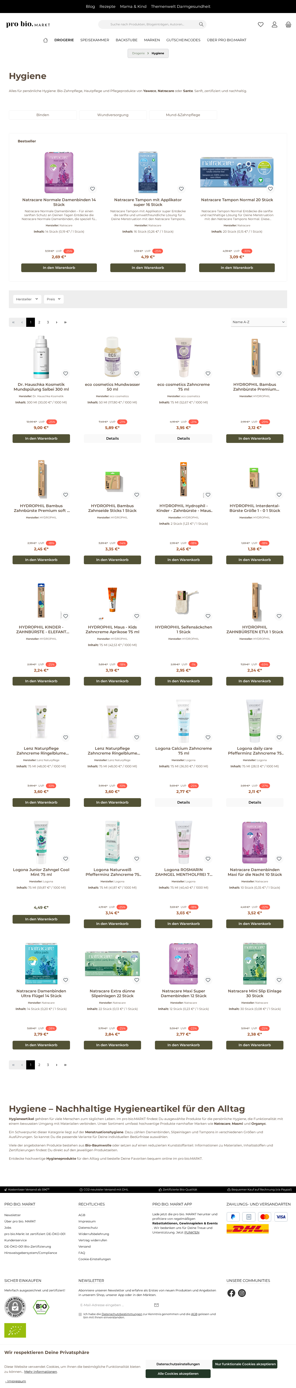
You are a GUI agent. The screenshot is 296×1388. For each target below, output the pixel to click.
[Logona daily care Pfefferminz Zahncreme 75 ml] (255, 721)
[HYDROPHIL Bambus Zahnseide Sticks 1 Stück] (112, 478)
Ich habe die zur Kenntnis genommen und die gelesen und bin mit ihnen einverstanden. (149, 1315)
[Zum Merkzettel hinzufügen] (92, 189)
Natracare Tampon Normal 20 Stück (237, 199)
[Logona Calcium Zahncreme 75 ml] (183, 721)
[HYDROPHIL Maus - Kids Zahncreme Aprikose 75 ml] (112, 600)
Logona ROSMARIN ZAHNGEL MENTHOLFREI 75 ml (183, 872)
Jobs (7, 1228)
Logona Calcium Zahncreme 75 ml (183, 751)
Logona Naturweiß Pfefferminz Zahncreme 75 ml (112, 872)
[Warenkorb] (287, 24)
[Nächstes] (283, 207)
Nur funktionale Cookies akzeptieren (245, 1364)
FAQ (81, 1253)
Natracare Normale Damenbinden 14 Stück (59, 202)
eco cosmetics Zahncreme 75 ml (183, 387)
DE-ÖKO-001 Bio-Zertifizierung (27, 1246)
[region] (148, 207)
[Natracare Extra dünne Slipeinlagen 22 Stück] (112, 963)
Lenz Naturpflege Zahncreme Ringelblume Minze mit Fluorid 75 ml (41, 751)
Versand (84, 1246)
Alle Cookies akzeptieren (178, 1374)
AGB (81, 1215)
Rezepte (107, 6)
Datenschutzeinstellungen (178, 1364)
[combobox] (147, 24)
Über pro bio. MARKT (20, 1221)
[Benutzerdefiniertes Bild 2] (249, 1217)
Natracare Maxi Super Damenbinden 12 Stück (184, 993)
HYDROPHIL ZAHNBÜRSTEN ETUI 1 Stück (254, 629)
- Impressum (15, 1381)
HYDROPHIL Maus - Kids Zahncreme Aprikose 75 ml (112, 629)
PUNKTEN (191, 1232)
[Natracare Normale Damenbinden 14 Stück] (59, 172)
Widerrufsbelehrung (93, 1234)
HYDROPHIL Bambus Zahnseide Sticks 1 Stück (112, 508)
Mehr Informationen (40, 1372)
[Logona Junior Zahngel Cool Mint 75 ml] (41, 842)
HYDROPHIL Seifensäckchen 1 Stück (183, 629)
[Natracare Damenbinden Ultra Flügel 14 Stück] (41, 963)
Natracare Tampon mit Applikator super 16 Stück (148, 202)
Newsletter (12, 1215)
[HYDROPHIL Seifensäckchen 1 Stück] (183, 600)
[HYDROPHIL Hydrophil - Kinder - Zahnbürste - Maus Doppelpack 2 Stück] (183, 478)
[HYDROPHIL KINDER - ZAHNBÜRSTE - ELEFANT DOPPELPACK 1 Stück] (41, 600)
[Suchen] (201, 24)
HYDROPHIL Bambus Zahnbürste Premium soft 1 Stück (41, 508)
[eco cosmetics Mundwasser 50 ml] (112, 357)
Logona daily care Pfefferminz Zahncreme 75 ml (255, 751)
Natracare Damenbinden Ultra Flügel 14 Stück (41, 993)
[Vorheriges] (12, 207)
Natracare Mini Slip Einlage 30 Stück (254, 993)
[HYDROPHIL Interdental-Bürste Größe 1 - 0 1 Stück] (255, 478)
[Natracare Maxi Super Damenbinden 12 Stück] (183, 963)
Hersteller (24, 299)
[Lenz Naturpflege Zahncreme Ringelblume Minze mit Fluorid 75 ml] (41, 721)
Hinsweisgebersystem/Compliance (30, 1253)
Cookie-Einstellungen (94, 1259)
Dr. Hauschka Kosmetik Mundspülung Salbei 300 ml (41, 387)
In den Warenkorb (59, 268)
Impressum (87, 1221)
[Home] (48, 40)
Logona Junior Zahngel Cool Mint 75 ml (41, 872)
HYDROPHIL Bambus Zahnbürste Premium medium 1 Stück (254, 387)
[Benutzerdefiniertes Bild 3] (273, 1217)
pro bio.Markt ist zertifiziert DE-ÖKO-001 (34, 1234)
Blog (90, 6)
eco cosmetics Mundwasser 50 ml (112, 387)
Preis (51, 299)
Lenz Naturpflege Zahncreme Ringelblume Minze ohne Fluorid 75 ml (112, 751)
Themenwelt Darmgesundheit (180, 6)
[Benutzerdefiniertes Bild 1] (233, 1217)
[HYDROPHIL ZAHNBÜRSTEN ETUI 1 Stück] (255, 600)
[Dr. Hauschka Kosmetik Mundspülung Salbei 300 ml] (41, 357)
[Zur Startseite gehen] (28, 24)
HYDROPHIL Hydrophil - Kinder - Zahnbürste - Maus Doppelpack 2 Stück (183, 508)
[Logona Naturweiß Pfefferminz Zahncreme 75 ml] (112, 842)
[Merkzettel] (261, 24)
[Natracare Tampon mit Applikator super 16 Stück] (148, 172)
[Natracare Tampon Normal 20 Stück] (237, 172)
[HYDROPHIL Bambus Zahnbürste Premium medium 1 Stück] (255, 357)
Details (112, 438)
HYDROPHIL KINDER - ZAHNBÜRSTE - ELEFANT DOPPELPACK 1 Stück (41, 629)
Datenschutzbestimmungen (122, 1314)
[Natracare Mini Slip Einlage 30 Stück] (255, 963)
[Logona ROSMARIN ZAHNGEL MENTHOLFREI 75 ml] (183, 842)
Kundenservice (15, 1240)
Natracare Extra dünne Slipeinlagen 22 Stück (112, 993)
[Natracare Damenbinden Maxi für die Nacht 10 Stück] (255, 842)
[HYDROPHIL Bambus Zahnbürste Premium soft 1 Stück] (41, 478)
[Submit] (156, 1305)
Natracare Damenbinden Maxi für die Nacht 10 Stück (255, 872)
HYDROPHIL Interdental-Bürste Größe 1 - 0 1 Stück (254, 508)
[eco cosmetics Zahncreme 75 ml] (183, 357)
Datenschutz (88, 1228)
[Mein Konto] (274, 24)
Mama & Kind (133, 6)
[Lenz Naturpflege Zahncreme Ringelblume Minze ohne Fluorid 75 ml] (112, 721)
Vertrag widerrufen (92, 1240)
